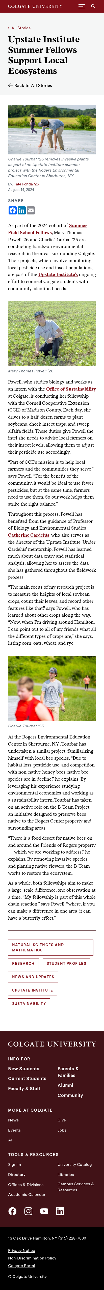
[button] (82, 6)
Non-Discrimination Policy (32, 1258)
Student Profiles (66, 964)
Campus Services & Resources (76, 1187)
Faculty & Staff (24, 1088)
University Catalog (75, 1164)
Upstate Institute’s (58, 274)
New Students (23, 1068)
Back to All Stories (33, 85)
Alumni (65, 1085)
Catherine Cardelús (28, 535)
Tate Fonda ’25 (26, 184)
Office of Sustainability (71, 389)
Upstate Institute (32, 990)
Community (70, 1095)
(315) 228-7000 (72, 1238)
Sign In (14, 1164)
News (13, 1120)
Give (62, 1120)
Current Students (27, 1078)
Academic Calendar (26, 1194)
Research (23, 964)
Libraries (66, 1174)
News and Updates (33, 977)
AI (10, 1140)
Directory (16, 1174)
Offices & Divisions (25, 1184)
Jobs (62, 1130)
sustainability (29, 1004)
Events (14, 1130)
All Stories (21, 27)
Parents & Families (68, 1072)
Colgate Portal (21, 1265)
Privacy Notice (21, 1250)
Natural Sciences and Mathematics (38, 947)
